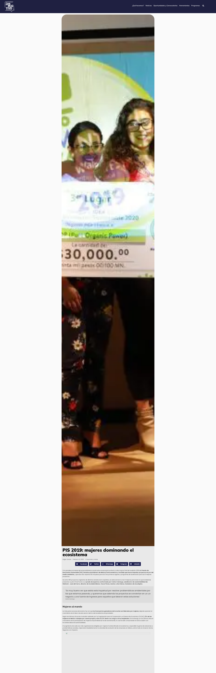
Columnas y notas (92, 559)
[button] (81, 564)
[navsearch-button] (203, 5)
